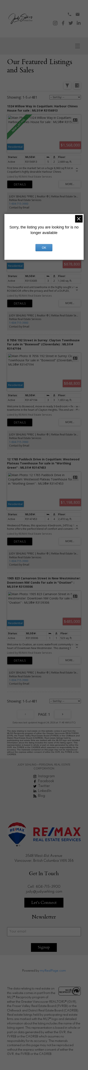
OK (44, 247)
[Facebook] (63, 23)
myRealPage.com (53, 970)
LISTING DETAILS (19, 184)
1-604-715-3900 (18, 203)
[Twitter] (71, 23)
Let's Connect (44, 902)
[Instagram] (55, 23)
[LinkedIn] (78, 23)
